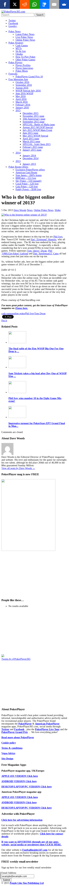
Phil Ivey (57, 236)
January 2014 (29, 155)
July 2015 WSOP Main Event (37, 130)
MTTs (19, 48)
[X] (15, 4)
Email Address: (9, 873)
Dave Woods (20, 210)
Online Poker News (25, 40)
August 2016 (22, 88)
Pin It (4, 320)
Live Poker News (24, 37)
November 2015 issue (33, 116)
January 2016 (22, 107)
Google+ (12, 26)
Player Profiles (23, 65)
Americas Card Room (26, 172)
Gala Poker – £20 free (27, 186)
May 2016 (21, 96)
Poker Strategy (15, 42)
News (29, 210)
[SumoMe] (64, 4)
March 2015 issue (31, 141)
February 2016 (23, 104)
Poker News (14, 31)
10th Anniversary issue (34, 119)
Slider (58, 210)
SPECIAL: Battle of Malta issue (39, 124)
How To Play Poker (25, 57)
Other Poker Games (25, 59)
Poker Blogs (22, 71)
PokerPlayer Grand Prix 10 (29, 76)
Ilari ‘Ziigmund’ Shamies (43, 239)
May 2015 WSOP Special (35, 136)
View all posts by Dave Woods (18, 468)
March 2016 (22, 102)
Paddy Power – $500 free (28, 189)
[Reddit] (25, 4)
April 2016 (21, 99)
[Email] (54, 4)
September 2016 (24, 85)
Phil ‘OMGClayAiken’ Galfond (26, 252)
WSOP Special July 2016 (28, 90)
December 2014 (30, 158)
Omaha (19, 54)
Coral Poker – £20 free (27, 183)
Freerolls (12, 73)
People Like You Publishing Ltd (27, 883)
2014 (18, 152)
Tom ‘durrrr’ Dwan (37, 250)
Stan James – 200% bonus (29, 175)
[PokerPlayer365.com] (13, 11)
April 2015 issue (31, 138)
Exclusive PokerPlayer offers (30, 169)
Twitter (12, 20)
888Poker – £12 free (26, 178)
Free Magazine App (18, 79)
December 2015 (30, 113)
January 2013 (29, 164)
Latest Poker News (25, 34)
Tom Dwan (39, 313)
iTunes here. (21, 308)
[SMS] (44, 4)
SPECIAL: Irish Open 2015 (37, 144)
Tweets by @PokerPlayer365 (15, 659)
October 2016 (22, 82)
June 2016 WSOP (24, 93)
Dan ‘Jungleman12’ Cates (46, 253)
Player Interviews (24, 68)
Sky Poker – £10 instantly (29, 181)
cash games (7, 313)
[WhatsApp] (34, 4)
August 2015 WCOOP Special (38, 127)
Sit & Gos (21, 51)
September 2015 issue (33, 121)
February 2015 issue (33, 147)
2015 (18, 110)
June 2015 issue (30, 133)
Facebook (13, 23)
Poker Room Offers (18, 167)
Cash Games (22, 45)
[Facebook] (5, 4)
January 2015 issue (32, 150)
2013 (18, 161)
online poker (19, 313)
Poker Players (15, 62)
